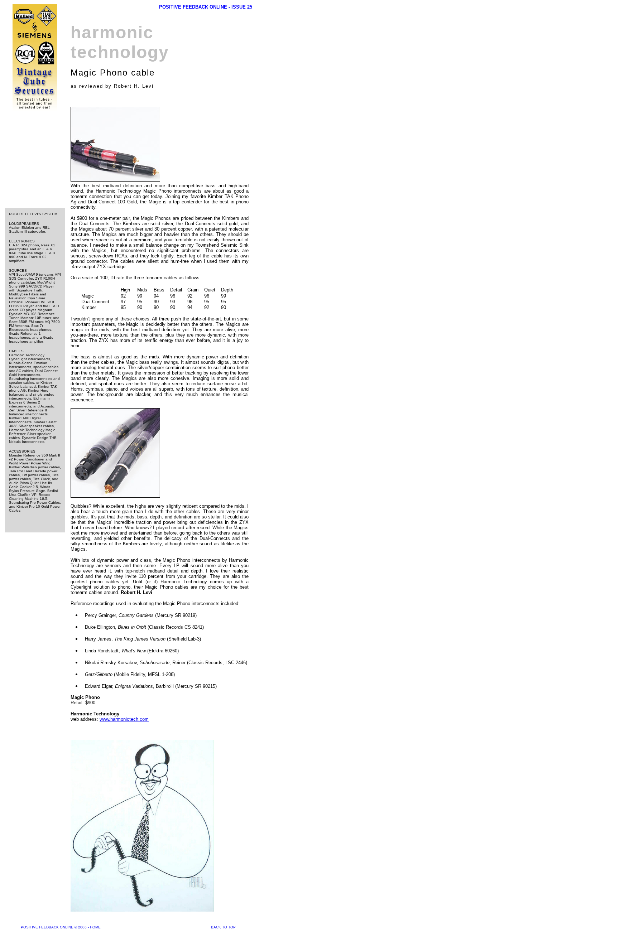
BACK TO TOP (223, 927)
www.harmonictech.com (124, 719)
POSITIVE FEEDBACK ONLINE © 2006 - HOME (61, 927)
